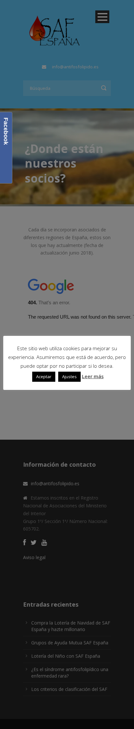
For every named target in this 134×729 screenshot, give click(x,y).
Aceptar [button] (43, 376)
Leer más (93, 376)
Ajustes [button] (69, 376)
